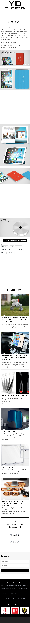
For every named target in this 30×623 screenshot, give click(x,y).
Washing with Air (15, 534)
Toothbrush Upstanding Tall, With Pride (14, 396)
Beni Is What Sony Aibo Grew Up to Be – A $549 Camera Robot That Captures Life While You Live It (14, 320)
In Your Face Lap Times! (15, 542)
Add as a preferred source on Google (16, 240)
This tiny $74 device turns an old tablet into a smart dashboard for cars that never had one (14, 358)
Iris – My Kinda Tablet (9, 468)
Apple (7, 524)
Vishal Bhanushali (15, 527)
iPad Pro (22, 524)
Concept (14, 524)
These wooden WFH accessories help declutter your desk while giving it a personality (13, 504)
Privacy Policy (18, 593)
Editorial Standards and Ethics (7, 593)
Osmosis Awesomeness (9, 432)
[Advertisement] (15, 15)
